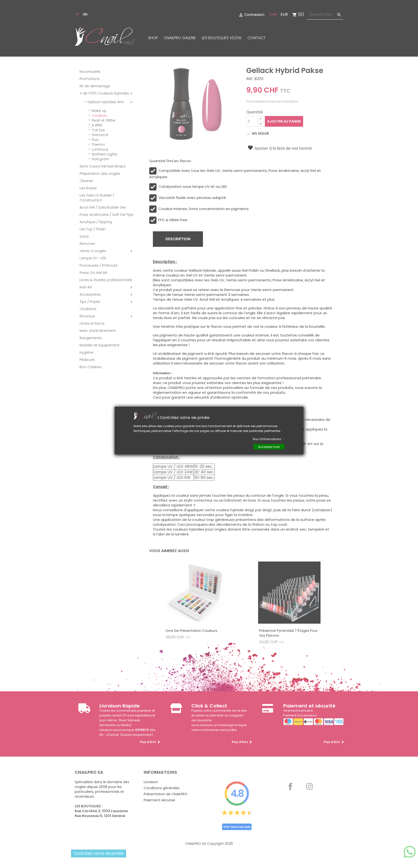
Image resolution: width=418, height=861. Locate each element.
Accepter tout (269, 447)
